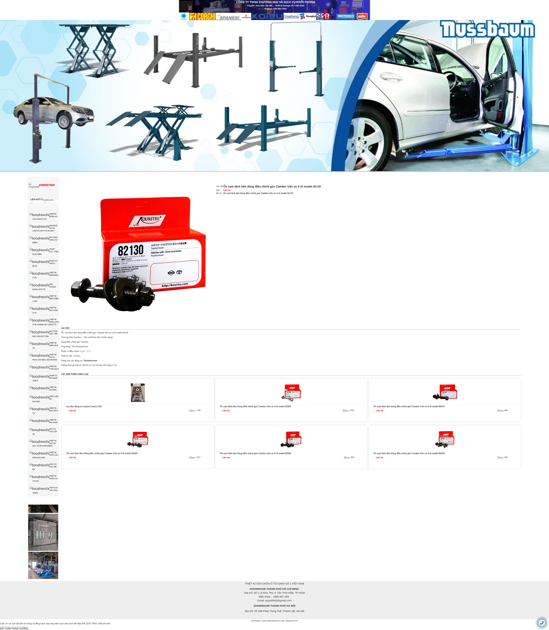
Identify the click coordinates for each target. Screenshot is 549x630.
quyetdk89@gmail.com (278, 605)
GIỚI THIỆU (226, 22)
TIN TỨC (273, 22)
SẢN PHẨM (250, 22)
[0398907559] (541, 622)
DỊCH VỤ (295, 22)
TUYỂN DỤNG (320, 22)
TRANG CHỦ (201, 22)
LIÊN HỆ (343, 22)
